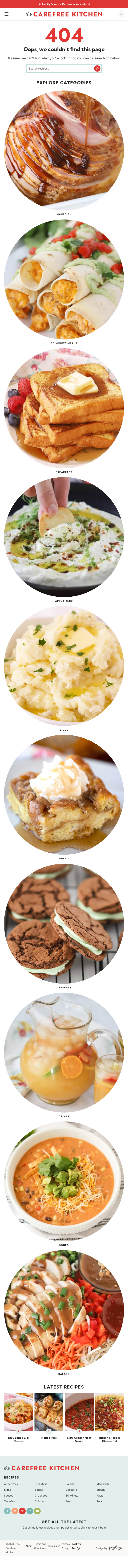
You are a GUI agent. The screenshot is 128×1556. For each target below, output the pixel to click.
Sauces (8, 1495)
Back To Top (76, 1546)
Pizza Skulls (49, 1437)
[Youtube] (37, 1511)
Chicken (40, 1501)
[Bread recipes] (64, 798)
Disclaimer (54, 1546)
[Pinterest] (22, 1511)
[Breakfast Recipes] (64, 411)
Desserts (71, 1489)
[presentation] (18, 1412)
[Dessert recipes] (64, 927)
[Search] (97, 68)
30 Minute (72, 1495)
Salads (70, 1484)
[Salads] (64, 1313)
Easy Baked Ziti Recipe (18, 1439)
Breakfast (41, 1484)
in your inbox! (66, 4)
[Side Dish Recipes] (64, 669)
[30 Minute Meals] (64, 282)
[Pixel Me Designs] (114, 1548)
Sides (7, 1489)
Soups (39, 1489)
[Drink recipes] (64, 1056)
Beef (68, 1501)
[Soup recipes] (64, 1184)
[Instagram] (15, 1511)
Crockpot (41, 1495)
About (29, 1546)
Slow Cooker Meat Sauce (79, 1439)
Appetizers (11, 1484)
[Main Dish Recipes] (64, 153)
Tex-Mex (9, 1501)
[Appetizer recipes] (64, 540)
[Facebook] (7, 1511)
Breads (100, 1489)
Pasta (100, 1495)
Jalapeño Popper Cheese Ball (109, 1439)
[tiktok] (29, 1511)
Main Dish (102, 1484)
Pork (99, 1501)
